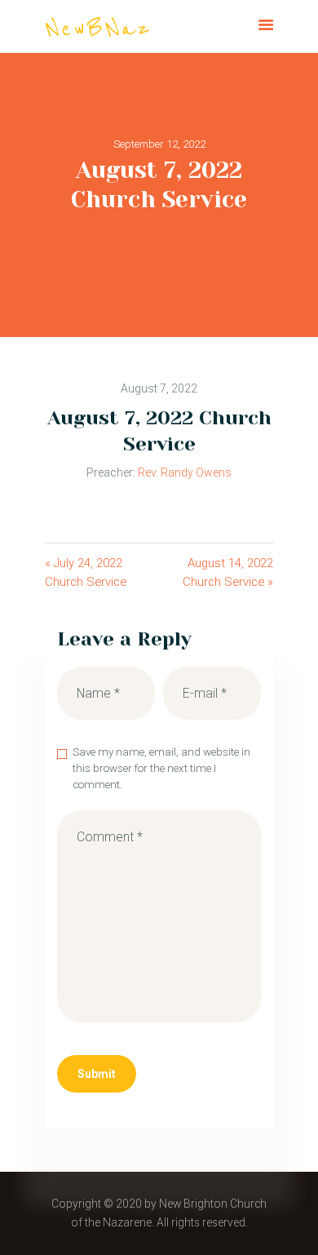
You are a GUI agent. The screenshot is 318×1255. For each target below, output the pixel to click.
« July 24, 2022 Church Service (85, 572)
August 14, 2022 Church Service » (228, 572)
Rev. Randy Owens (185, 472)
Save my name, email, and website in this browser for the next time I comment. (161, 768)
